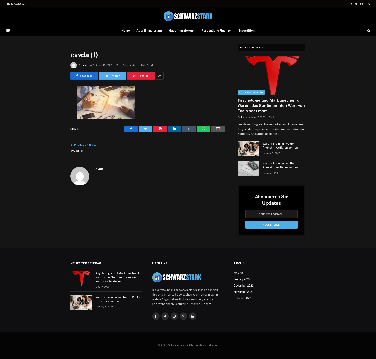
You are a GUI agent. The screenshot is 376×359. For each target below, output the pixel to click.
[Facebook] (57, 99)
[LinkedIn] (57, 119)
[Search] (368, 30)
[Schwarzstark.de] (188, 16)
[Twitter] (57, 109)
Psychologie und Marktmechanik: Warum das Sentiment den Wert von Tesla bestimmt (271, 105)
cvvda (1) (76, 150)
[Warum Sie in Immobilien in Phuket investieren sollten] (248, 148)
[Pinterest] (57, 129)
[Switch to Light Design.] (368, 3)
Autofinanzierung (149, 30)
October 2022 (242, 298)
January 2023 (242, 279)
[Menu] (8, 30)
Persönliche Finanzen (217, 30)
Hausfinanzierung (182, 30)
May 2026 (240, 273)
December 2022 (244, 285)
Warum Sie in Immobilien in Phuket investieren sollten (280, 145)
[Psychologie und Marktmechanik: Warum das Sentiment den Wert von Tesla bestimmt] (272, 75)
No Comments (127, 65)
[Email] (57, 139)
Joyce (85, 65)
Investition (247, 30)
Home (125, 30)
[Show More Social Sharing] (160, 76)
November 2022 (244, 291)
